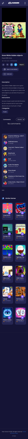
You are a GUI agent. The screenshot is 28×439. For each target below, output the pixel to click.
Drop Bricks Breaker (9, 215)
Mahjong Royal (20, 320)
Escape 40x (6, 236)
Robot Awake (7, 320)
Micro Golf (6, 278)
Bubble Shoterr (7, 257)
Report (22, 64)
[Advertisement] (14, 351)
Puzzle (5, 112)
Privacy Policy (14, 433)
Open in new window (11, 69)
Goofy (5, 299)
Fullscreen (9, 74)
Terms (24, 431)
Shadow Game (20, 236)
